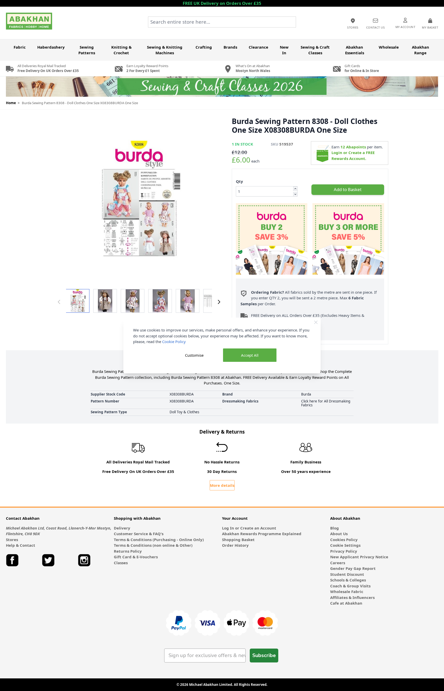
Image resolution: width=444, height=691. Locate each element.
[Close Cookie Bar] (316, 322)
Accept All (249, 355)
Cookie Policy (174, 341)
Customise (194, 355)
